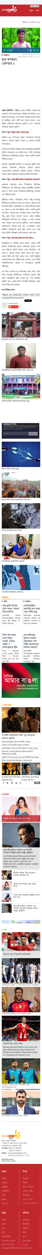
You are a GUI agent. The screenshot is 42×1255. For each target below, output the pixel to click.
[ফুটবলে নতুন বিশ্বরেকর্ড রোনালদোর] (21, 944)
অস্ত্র (10, 295)
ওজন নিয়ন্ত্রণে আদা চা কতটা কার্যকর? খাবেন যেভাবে (20, 748)
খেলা (5, 930)
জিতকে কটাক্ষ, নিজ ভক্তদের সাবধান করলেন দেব (24, 874)
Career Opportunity (30, 1203)
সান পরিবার (27, 1241)
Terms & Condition (9, 1241)
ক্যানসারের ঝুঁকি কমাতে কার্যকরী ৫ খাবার (16, 742)
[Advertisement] (21, 87)
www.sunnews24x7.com (19, 1156)
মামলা (32, 295)
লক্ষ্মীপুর (5, 295)
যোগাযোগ (26, 1220)
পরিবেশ (25, 1228)
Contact (25, 1245)
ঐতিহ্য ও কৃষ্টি (27, 1191)
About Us (5, 1203)
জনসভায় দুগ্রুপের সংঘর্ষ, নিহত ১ (22, 238)
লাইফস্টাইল (7, 705)
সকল (37, 10)
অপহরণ (25, 295)
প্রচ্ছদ (31, 10)
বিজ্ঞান (4, 1199)
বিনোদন (6, 794)
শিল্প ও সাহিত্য (28, 1187)
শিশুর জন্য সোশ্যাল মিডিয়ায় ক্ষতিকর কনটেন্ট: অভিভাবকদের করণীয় (17, 752)
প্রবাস (4, 1195)
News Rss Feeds (8, 1244)
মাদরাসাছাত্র (17, 295)
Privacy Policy (28, 1199)
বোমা (37, 295)
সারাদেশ (6, 55)
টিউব (24, 1232)
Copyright (6, 1248)
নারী (3, 1232)
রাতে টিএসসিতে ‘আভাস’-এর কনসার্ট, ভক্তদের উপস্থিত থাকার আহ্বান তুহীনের (25, 908)
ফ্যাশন (4, 1220)
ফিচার (4, 1224)
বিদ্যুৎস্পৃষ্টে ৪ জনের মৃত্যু (20, 132)
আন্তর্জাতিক (5, 1191)
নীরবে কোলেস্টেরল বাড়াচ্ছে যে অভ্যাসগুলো (17, 760)
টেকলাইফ (26, 1195)
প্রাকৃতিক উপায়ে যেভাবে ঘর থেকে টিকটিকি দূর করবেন (20, 757)
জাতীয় (4, 1178)
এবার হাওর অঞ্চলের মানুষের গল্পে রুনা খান (26, 896)
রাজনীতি (5, 1187)
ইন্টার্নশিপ (26, 1224)
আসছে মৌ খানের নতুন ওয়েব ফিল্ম (24, 885)
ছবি (24, 1236)
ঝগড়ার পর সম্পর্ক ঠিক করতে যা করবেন (15, 745)
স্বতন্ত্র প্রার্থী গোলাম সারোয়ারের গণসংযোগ (25, 179)
